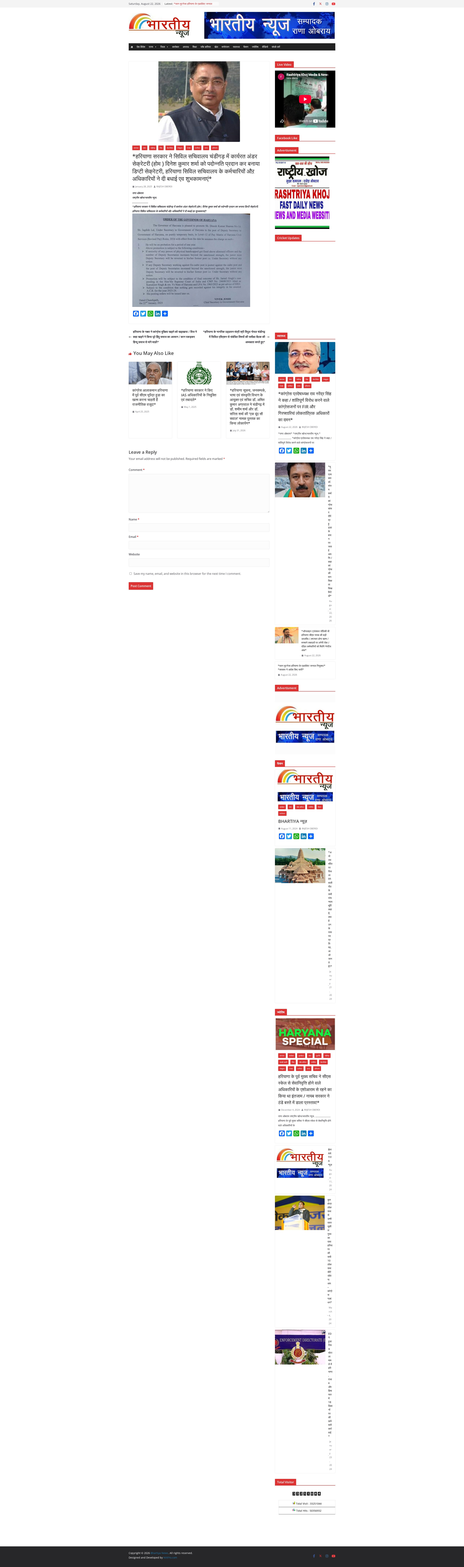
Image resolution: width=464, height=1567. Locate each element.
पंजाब (188, 148)
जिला (162, 46)
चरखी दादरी (283, 1062)
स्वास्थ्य (236, 46)
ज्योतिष (255, 46)
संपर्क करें (276, 46)
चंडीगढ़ (153, 148)
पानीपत (197, 148)
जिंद (161, 148)
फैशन (245, 46)
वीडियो (265, 46)
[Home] (132, 46)
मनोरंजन (225, 46)
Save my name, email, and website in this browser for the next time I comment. (187, 574)
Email (133, 537)
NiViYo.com (170, 1557)
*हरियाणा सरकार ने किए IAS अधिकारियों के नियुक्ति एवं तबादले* (198, 395)
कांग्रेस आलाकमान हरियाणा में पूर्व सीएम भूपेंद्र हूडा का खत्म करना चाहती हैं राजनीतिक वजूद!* (150, 397)
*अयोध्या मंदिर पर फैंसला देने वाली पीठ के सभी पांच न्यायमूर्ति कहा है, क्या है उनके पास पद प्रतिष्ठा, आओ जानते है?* (330, 909)
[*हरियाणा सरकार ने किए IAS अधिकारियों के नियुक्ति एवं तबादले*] (199, 364)
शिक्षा (194, 46)
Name (134, 519)
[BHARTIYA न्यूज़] (305, 785)
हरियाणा (214, 148)
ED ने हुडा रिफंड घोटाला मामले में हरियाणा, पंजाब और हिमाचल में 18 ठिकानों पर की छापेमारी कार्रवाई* (330, 1385)
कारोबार (175, 46)
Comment (137, 470)
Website (134, 554)
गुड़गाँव (318, 1055)
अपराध (186, 46)
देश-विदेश (141, 46)
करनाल (136, 148)
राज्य (151, 46)
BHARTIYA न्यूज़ (292, 821)
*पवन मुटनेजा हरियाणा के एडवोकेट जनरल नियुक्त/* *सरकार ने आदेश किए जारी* (301, 667)
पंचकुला (179, 148)
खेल (216, 46)
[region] (269, 25)
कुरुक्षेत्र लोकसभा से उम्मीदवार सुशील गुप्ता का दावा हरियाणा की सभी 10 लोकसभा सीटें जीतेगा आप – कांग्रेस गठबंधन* (330, 1251)
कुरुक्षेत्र (301, 1055)
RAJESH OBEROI (164, 186)
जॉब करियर (205, 46)
